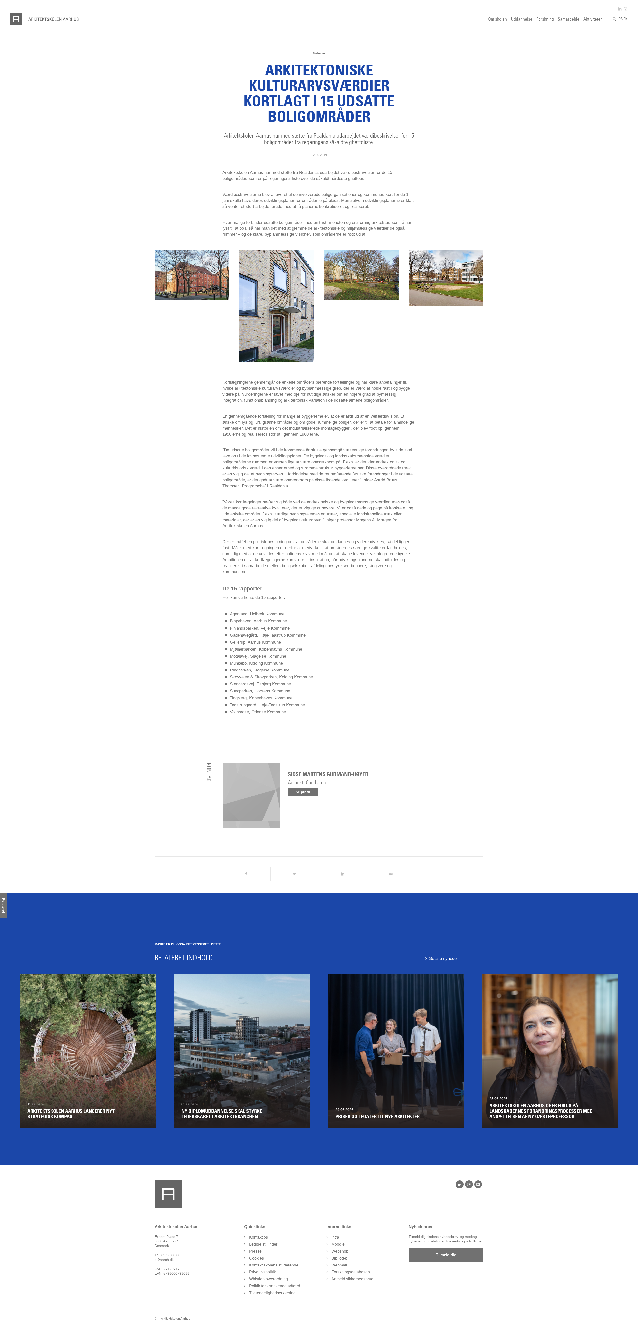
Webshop (339, 1251)
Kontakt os (258, 1237)
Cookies (256, 1258)
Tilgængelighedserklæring (272, 1293)
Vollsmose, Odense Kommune (258, 712)
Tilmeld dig (446, 1255)
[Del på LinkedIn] (343, 874)
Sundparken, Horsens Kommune (260, 691)
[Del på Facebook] (246, 874)
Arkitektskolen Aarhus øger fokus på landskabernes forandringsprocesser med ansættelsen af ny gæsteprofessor (541, 1111)
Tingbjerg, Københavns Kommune (261, 698)
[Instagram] (469, 1184)
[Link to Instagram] (625, 9)
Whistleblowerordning (268, 1279)
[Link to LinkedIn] (619, 9)
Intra (335, 1237)
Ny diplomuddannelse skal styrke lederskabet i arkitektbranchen (221, 1113)
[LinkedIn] (459, 1184)
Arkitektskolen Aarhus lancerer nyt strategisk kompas (71, 1113)
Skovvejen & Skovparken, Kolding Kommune (271, 677)
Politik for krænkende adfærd (274, 1286)
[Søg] (614, 19)
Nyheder (319, 53)
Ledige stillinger (263, 1244)
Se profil (303, 792)
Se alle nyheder (443, 958)
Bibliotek (339, 1258)
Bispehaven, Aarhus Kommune (258, 621)
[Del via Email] (391, 874)
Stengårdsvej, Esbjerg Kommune (260, 684)
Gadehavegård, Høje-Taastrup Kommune (268, 635)
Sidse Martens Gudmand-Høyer (328, 774)
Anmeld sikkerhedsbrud (352, 1279)
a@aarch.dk (164, 1260)
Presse (255, 1251)
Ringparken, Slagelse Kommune (259, 670)
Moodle (338, 1244)
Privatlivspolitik (262, 1272)
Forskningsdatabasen (350, 1272)
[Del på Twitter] (295, 874)
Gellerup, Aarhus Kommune (255, 642)
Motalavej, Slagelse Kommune (258, 656)
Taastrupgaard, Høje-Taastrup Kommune (267, 705)
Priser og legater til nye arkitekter (377, 1116)
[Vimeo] (478, 1184)
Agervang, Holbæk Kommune (257, 614)
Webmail (339, 1265)
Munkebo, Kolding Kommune (256, 663)
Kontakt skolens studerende (273, 1265)
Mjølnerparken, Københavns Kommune (266, 649)
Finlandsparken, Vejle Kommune (260, 628)
